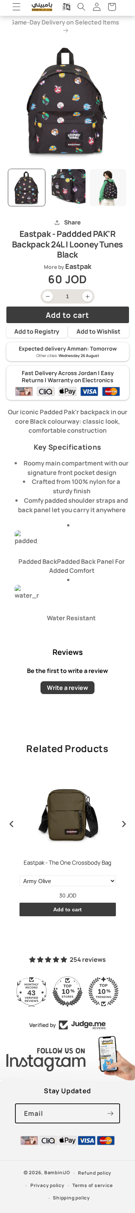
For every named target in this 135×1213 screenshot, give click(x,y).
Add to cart (67, 909)
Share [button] (72, 222)
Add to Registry (36, 331)
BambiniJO (57, 1173)
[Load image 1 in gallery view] (26, 187)
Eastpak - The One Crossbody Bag (67, 863)
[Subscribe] (110, 1113)
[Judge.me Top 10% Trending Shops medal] (103, 992)
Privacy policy (47, 1185)
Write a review (67, 688)
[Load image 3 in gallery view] (108, 187)
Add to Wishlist (98, 331)
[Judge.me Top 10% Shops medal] (67, 992)
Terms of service (92, 1185)
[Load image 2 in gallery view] (67, 187)
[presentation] (11, 824)
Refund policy (94, 1173)
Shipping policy (71, 1198)
